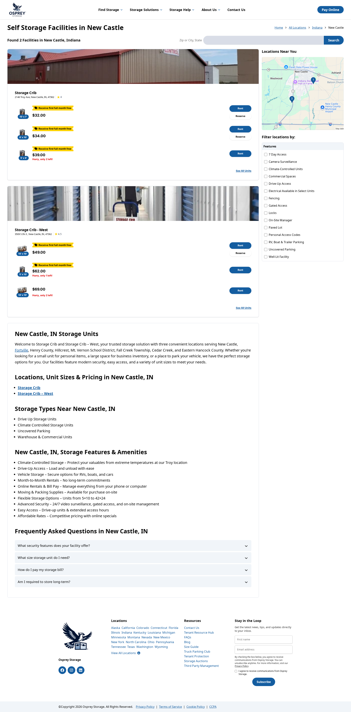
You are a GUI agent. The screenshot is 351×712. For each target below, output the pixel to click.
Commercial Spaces (282, 176)
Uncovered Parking (282, 249)
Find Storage (108, 9)
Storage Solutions (144, 9)
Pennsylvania (165, 642)
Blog (187, 642)
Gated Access (278, 206)
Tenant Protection (196, 656)
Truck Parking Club (197, 652)
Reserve (240, 116)
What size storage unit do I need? (44, 557)
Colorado (142, 628)
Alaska (115, 628)
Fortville (21, 350)
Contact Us (236, 9)
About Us (209, 9)
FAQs (187, 637)
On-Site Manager (280, 220)
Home (279, 28)
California (128, 628)
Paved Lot (275, 227)
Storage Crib (25, 92)
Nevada (146, 637)
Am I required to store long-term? (44, 582)
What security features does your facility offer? (54, 545)
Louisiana (154, 633)
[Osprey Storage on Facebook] (62, 670)
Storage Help (180, 9)
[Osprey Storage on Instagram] (71, 670)
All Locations (297, 28)
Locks (273, 213)
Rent (240, 108)
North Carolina (136, 642)
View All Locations (125, 653)
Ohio (151, 642)
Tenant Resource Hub (199, 633)
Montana (133, 637)
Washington (144, 647)
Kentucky (139, 633)
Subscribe (264, 682)
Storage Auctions (196, 661)
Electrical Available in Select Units (291, 191)
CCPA (212, 707)
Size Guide (191, 647)
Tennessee (118, 647)
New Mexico (161, 637)
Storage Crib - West (31, 229)
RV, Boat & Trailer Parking (286, 242)
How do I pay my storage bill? (41, 569)
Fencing (274, 198)
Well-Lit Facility (279, 257)
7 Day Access (277, 154)
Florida (173, 628)
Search (333, 40)
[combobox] (263, 40)
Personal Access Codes (284, 235)
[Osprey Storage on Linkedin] (80, 670)
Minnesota (118, 637)
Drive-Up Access (280, 184)
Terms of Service (170, 707)
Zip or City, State (191, 40)
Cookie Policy (195, 707)
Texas (131, 647)
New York (117, 642)
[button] (303, 93)
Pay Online (330, 9)
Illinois (115, 633)
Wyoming (161, 647)
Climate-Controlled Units (286, 169)
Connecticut (159, 628)
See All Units (243, 170)
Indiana (317, 28)
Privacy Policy (241, 666)
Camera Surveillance (283, 162)
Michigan (168, 633)
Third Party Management (201, 666)
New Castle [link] (336, 28)
